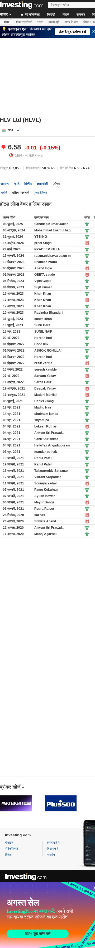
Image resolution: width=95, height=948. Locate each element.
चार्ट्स (66, 14)
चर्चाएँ (4, 193)
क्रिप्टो (51, 14)
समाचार (81, 14)
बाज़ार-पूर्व (54, 22)
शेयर (6, 22)
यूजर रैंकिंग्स (40, 193)
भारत (40, 22)
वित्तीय (28, 184)
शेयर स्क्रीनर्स (24, 22)
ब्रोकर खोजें (10, 787)
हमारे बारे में (53, 842)
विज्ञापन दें (52, 848)
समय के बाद (71, 22)
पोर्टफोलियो (11, 848)
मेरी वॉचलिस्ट (32, 14)
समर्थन (51, 855)
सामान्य (5, 184)
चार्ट (17, 184)
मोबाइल (9, 842)
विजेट (8, 855)
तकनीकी (42, 184)
